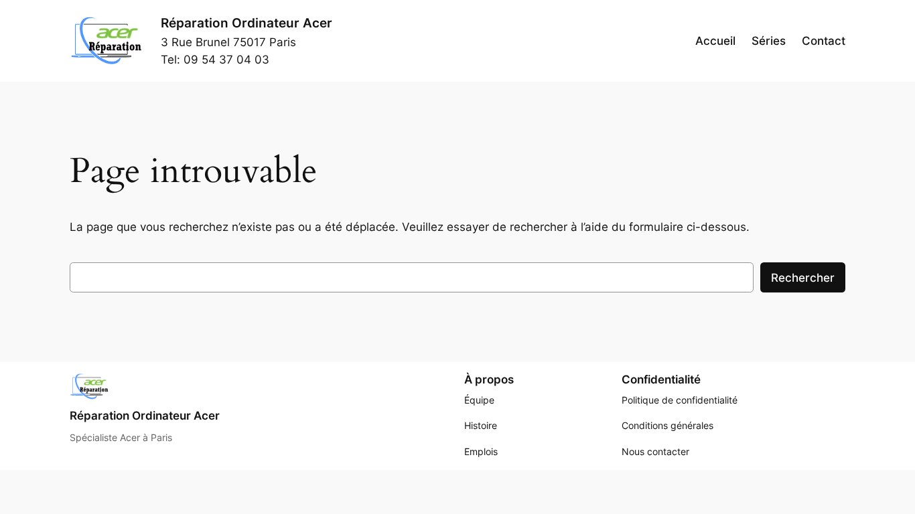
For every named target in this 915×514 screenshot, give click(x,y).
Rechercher (803, 277)
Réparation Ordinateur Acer (246, 23)
